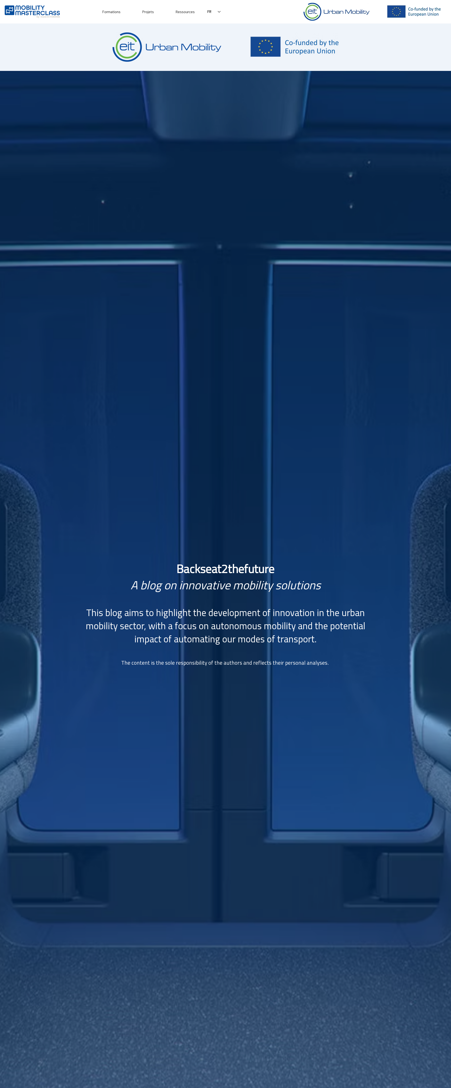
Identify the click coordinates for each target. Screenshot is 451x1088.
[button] (111, 11)
